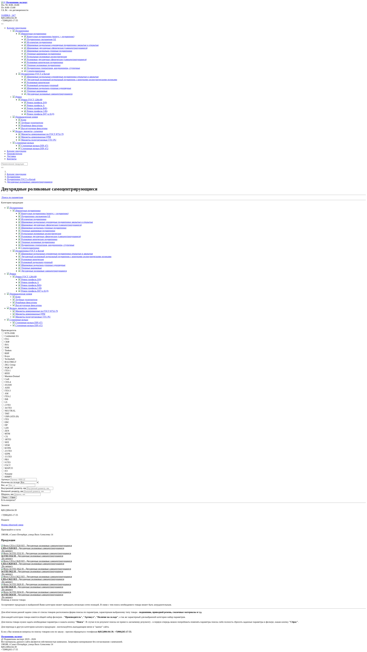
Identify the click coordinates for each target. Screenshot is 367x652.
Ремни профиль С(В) (36, 111)
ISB (6, 399)
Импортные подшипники (28, 210)
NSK (7, 347)
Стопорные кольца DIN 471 (34, 145)
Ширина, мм (7, 494)
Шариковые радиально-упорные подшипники (49, 51)
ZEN (7, 431)
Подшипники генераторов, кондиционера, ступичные (53, 68)
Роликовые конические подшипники (44, 62)
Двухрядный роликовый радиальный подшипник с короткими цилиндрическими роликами (71, 79)
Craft (7, 379)
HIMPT (8, 476)
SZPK (7, 454)
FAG (7, 339)
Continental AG (12, 336)
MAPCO (9, 468)
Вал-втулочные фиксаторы (34, 128)
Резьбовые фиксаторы (32, 125)
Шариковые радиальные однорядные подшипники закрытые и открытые (62, 45)
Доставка (11, 156)
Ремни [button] (18, 97)
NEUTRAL (10, 410)
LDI (6, 428)
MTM (7, 433)
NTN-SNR (10, 333)
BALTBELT (10, 362)
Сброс (13, 497)
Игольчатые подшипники (39, 42)
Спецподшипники (35, 71)
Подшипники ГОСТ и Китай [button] (35, 74)
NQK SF (9, 367)
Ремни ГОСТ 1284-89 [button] (31, 99)
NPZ (7, 442)
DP (6, 425)
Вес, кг (4, 485)
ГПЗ (7, 419)
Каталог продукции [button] (16, 28)
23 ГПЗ (8, 451)
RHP (7, 353)
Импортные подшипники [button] (33, 33)
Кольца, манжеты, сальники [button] (29, 131)
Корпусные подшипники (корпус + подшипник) (50, 36)
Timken (8, 350)
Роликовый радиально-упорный (42, 85)
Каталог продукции (16, 151)
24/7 (13, 15)
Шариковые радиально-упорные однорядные (48, 88)
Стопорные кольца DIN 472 (34, 148)
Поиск (4, 497)
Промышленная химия (20, 294)
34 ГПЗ (8, 408)
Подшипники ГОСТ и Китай (21, 179)
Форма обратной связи (12, 525)
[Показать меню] (2, 23)
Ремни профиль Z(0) (36, 102)
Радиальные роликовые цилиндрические (46, 56)
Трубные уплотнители (32, 122)
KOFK (8, 448)
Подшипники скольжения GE (41, 39)
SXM (7, 445)
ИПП (7, 373)
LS (6, 402)
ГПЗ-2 (8, 396)
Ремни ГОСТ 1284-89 (26, 276)
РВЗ (7, 459)
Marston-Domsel (12, 376)
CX (6, 436)
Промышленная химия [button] (26, 117)
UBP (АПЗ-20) (12, 416)
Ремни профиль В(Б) (36, 108)
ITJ (6, 471)
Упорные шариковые (36, 91)
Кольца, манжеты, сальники (23, 308)
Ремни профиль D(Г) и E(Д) (40, 114)
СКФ (7, 342)
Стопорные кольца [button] (24, 143)
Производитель (8, 330)
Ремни (12, 274)
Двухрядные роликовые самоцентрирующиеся (49, 94)
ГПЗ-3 (8, 390)
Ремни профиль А (35, 105)
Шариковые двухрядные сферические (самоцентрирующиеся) (56, 48)
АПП (7, 387)
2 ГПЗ (7, 405)
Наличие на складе (10, 482)
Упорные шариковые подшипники (43, 54)
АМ (6, 393)
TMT (7, 413)
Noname (8, 474)
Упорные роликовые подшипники (43, 65)
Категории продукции (12, 202)
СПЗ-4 (8, 382)
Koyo (7, 356)
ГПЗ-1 (8, 370)
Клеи (23, 120)
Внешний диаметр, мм (12, 491)
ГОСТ (8, 465)
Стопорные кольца (18, 319)
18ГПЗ (8, 439)
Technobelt (10, 359)
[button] (12, 197)
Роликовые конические (38, 82)
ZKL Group (10, 365)
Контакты (11, 159)
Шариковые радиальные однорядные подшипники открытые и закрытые (62, 76)
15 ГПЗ (8, 456)
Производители (14, 153)
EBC (7, 422)
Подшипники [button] (22, 31)
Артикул (5, 479)
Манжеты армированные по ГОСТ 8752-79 (42, 134)
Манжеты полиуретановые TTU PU (38, 140)
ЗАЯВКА (5, 15)
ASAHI (8, 385)
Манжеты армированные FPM (36, 137)
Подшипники (13, 177)
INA (7, 344)
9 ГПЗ (7, 462)
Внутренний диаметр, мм (13, 488)
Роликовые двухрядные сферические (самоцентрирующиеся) (56, 59)
